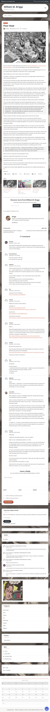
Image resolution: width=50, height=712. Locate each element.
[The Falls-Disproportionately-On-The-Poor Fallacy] (10, 184)
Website (35, 490)
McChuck (11, 241)
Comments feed (8, 656)
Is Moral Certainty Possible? (18, 565)
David (7, 546)
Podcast (5, 623)
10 (2, 691)
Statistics (5, 23)
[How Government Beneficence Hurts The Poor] (39, 184)
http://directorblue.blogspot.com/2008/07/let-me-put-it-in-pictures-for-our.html (26, 352)
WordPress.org (8, 659)
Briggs (14, 216)
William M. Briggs (13, 7)
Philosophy (5, 620)
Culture (4, 615)
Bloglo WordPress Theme (37, 709)
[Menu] (45, 7)
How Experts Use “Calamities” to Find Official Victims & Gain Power (24, 190)
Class (4, 612)
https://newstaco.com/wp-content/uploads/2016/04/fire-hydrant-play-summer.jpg (27, 317)
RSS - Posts (5, 667)
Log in (6, 651)
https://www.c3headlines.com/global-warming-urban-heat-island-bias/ (24, 336)
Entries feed (7, 653)
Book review (6, 610)
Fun (4, 618)
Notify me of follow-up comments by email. (14, 495)
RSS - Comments (6, 670)
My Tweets (5, 539)
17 (2, 694)
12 (16, 691)
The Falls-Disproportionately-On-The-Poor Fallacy (9, 189)
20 (22, 694)
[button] (15, 222)
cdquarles (11, 264)
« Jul (3, 703)
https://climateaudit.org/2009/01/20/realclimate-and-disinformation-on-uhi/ (25, 337)
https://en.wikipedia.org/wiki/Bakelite (17, 294)
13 (22, 691)
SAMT (4, 625)
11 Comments (24, 28)
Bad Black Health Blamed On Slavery (18, 546)
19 (16, 694)
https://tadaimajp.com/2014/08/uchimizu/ (18, 313)
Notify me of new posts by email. (12, 498)
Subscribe (36, 205)
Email (20, 490)
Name (5, 490)
